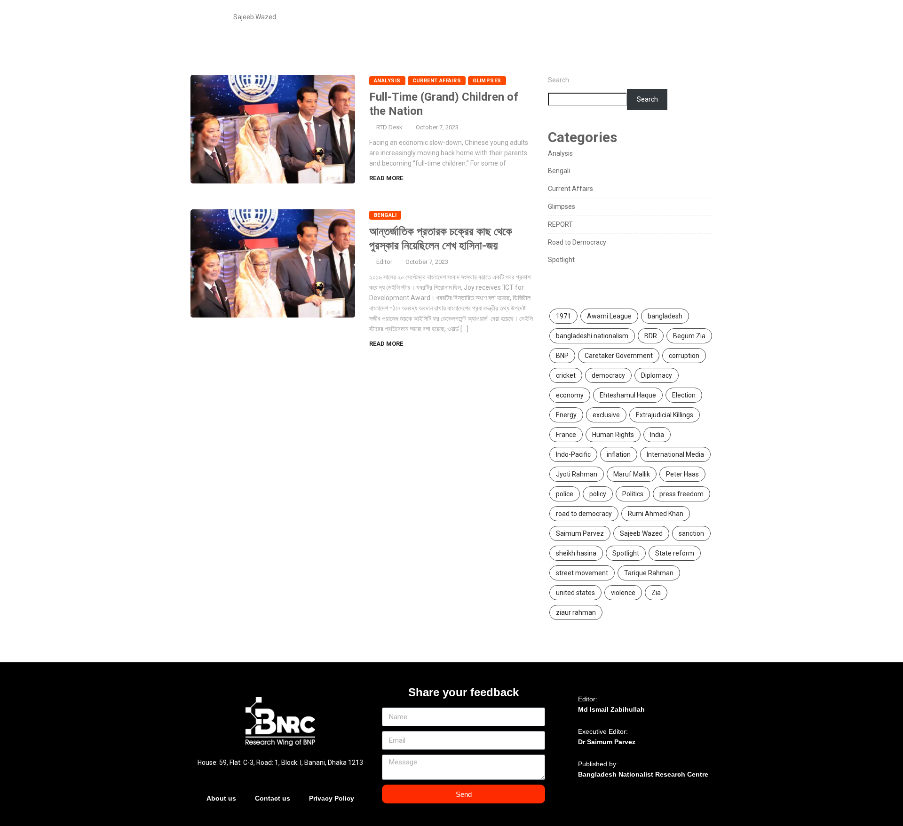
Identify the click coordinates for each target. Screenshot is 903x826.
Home (210, 17)
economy (570, 395)
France (566, 434)
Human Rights (613, 434)
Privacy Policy (331, 798)
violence (623, 592)
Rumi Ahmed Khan (655, 513)
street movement (582, 573)
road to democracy (584, 513)
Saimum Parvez (580, 533)
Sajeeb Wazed (641, 533)
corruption (684, 355)
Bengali (385, 215)
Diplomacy (656, 375)
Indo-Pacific (573, 454)
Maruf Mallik (631, 474)
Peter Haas (682, 474)
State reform (674, 553)
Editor (384, 261)
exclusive (606, 415)
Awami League (609, 316)
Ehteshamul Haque (628, 395)
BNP (562, 355)
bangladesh (665, 316)
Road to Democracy (577, 242)
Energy (566, 415)
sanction (691, 533)
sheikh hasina (576, 553)
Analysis (387, 81)
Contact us (272, 798)
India (657, 434)
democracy (608, 375)
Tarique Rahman (648, 573)
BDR (650, 336)
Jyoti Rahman (576, 474)
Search (558, 80)
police (564, 494)
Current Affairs (436, 81)
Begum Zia (689, 336)
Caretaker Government (619, 355)
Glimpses (487, 81)
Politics (632, 494)
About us (221, 798)
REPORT (560, 224)
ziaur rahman (576, 612)
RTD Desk (389, 127)
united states (575, 592)
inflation (619, 454)
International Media (675, 454)
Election (684, 395)
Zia (656, 592)
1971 (563, 316)
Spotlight (561, 259)
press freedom (681, 494)
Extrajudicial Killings (664, 415)
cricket (566, 375)
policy (597, 494)
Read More (386, 178)
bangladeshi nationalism (592, 336)
